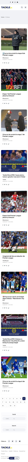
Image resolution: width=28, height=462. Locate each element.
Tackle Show (4, 451)
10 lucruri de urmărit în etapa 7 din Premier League (14, 135)
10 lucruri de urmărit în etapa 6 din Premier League (14, 382)
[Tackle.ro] (6, 7)
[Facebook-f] (9, 441)
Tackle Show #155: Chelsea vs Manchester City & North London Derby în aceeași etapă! (14, 341)
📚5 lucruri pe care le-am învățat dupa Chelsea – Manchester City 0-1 (13, 298)
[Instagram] (16, 441)
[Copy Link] (8, 63)
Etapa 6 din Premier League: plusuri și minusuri (12, 216)
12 (20, 402)
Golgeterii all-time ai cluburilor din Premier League (14, 257)
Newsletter (22, 451)
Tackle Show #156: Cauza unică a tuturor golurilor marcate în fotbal (14, 176)
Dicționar (15, 451)
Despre (3, 453)
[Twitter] (12, 441)
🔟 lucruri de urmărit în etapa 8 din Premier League (14, 54)
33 (10, 406)
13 (24, 402)
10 (13, 402)
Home (2, 17)
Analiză (10, 451)
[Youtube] (19, 441)
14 (2, 406)
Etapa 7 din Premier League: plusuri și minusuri (12, 95)
